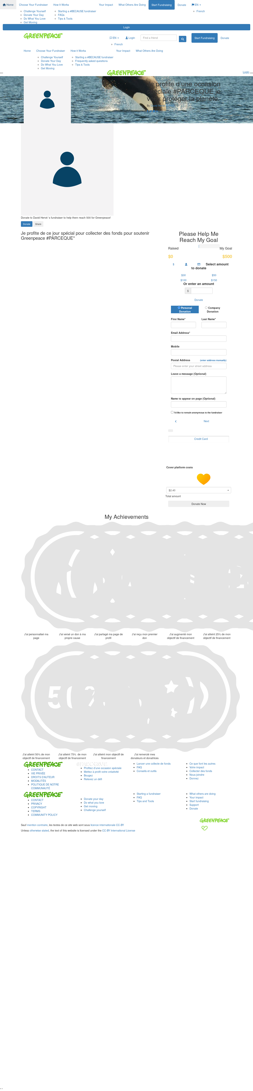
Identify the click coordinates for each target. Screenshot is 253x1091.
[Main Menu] (1, 73)
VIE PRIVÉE (38, 773)
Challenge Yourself (35, 11)
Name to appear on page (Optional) (193, 398)
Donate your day (93, 799)
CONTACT (37, 769)
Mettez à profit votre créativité (101, 771)
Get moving (90, 806)
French (201, 11)
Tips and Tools (145, 801)
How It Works (61, 4)
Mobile (175, 346)
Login (126, 27)
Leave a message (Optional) (188, 374)
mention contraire (37, 825)
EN (196, 4)
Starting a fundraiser (149, 793)
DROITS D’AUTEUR (42, 777)
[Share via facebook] (148, 111)
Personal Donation (185, 309)
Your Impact (106, 4)
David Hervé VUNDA (162, 105)
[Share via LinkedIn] (157, 111)
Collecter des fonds (200, 771)
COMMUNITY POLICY (44, 815)
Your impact (196, 797)
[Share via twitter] (150, 111)
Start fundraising (199, 801)
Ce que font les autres (202, 763)
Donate (182, 5)
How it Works (78, 50)
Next (206, 421)
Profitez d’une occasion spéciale (102, 768)
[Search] (182, 39)
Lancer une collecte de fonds (154, 763)
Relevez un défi (93, 779)
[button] (183, 275)
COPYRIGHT (38, 807)
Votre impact (196, 767)
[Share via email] (154, 111)
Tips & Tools (65, 18)
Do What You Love (35, 18)
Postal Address (199, 360)
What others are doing (202, 793)
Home (10, 4)
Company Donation (213, 309)
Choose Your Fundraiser (33, 4)
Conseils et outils (147, 771)
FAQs (61, 15)
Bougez (88, 775)
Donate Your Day (34, 15)
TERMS (35, 811)
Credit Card (201, 439)
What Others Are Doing (132, 4)
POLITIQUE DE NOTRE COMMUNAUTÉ (45, 786)
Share (38, 223)
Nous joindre (196, 774)
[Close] (251, 73)
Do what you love (94, 802)
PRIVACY (36, 803)
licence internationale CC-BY (107, 825)
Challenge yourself (95, 810)
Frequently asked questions (91, 61)
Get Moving (30, 22)
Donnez (194, 778)
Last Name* (209, 319)
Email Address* (180, 333)
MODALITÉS (38, 781)
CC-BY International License (118, 830)
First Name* (178, 319)
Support (194, 805)
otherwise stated (39, 830)
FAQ (139, 767)
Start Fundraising (162, 5)
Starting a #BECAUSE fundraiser (77, 11)
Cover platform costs (180, 467)
